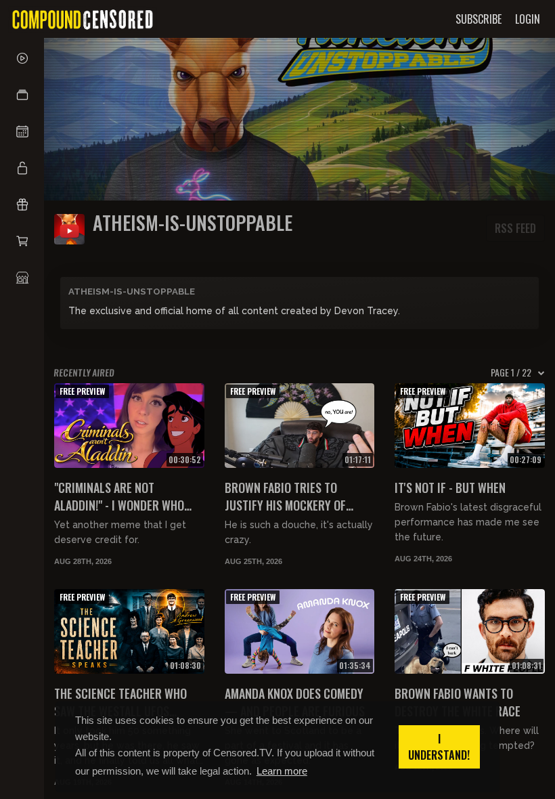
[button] (22, 95)
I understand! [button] (439, 747)
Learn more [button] (282, 771)
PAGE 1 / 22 (511, 372)
